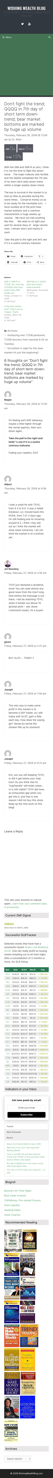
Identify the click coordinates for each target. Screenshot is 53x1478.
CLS (7, 1014)
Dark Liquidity (12, 1205)
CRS (7, 982)
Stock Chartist (12, 1214)
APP (7, 994)
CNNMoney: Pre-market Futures (22, 1200)
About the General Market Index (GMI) (24, 1144)
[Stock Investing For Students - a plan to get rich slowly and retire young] (27, 1274)
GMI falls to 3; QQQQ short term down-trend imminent (36, 284)
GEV (8, 1030)
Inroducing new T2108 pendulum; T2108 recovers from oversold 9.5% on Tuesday (26, 339)
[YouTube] (29, 24)
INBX (8, 1066)
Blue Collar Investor (15, 1195)
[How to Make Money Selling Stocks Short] (12, 1393)
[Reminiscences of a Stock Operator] (28, 1393)
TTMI (8, 1058)
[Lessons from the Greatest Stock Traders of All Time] (27, 1417)
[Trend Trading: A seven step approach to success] (29, 1346)
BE (8, 1010)
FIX (8, 1074)
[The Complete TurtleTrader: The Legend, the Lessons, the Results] (27, 1370)
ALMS (7, 1006)
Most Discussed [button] (14, 1132)
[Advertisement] (26, 69)
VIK (7, 1082)
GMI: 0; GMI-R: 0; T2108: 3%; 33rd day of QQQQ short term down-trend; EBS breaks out (14, 287)
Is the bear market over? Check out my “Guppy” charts (13, 309)
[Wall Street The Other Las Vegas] (27, 1322)
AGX (8, 986)
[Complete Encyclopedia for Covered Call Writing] (11, 1322)
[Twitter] (22, 24)
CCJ (7, 1022)
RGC (8, 1018)
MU (7, 1062)
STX (7, 1054)
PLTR (8, 1002)
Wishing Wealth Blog (26, 8)
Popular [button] (10, 1126)
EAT (7, 998)
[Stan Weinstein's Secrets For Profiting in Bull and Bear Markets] (11, 1417)
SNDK (7, 1050)
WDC (8, 1046)
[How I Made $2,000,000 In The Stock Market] (11, 1441)
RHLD (7, 1026)
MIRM (7, 1038)
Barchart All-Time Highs (17, 1190)
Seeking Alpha (12, 1210)
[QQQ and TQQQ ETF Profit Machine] (13, 1251)
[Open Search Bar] (49, 37)
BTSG (7, 990)
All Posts (12, 330)
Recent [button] (10, 1138)
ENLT (8, 974)
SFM (8, 978)
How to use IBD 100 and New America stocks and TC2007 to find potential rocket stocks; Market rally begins (26, 1157)
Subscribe (26, 1114)
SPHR (7, 1070)
